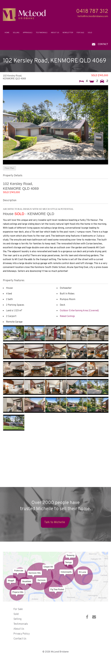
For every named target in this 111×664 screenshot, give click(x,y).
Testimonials (41, 33)
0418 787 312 (92, 11)
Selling (16, 33)
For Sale (80, 33)
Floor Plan (9, 168)
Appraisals (27, 33)
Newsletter (68, 33)
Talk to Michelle (54, 522)
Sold (90, 33)
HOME (7, 33)
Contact (103, 44)
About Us (55, 33)
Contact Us (19, 638)
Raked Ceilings (67, 316)
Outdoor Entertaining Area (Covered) (79, 310)
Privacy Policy (21, 634)
